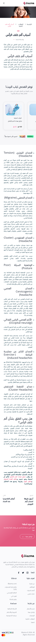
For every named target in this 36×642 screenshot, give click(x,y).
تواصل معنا (27, 536)
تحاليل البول (27, 481)
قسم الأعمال (31, 609)
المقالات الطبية (30, 619)
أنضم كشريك (31, 590)
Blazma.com (12, 584)
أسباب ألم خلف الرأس (9, 25)
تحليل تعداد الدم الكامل (17, 477)
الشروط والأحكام (12, 612)
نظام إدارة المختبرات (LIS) (11, 588)
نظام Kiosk (13, 599)
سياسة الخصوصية (11, 616)
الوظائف (32, 587)
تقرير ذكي (14, 596)
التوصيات (32, 616)
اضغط (33, 622)
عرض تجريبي (31, 594)
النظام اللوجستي (12, 593)
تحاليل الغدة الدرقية (10, 479)
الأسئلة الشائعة (12, 609)
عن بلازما (32, 584)
